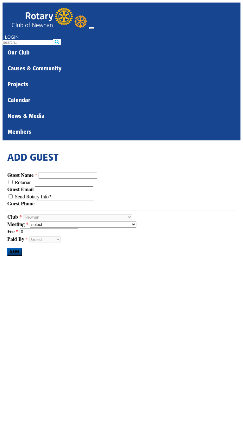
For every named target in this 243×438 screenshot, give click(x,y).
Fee (11, 231)
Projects (18, 85)
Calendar (19, 101)
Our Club (18, 53)
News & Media (26, 116)
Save (15, 251)
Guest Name (20, 174)
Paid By (15, 238)
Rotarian (23, 182)
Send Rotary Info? (33, 196)
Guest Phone (20, 203)
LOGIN (12, 37)
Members (19, 132)
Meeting (16, 224)
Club (12, 216)
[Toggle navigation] (91, 28)
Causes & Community (34, 69)
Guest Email (20, 189)
